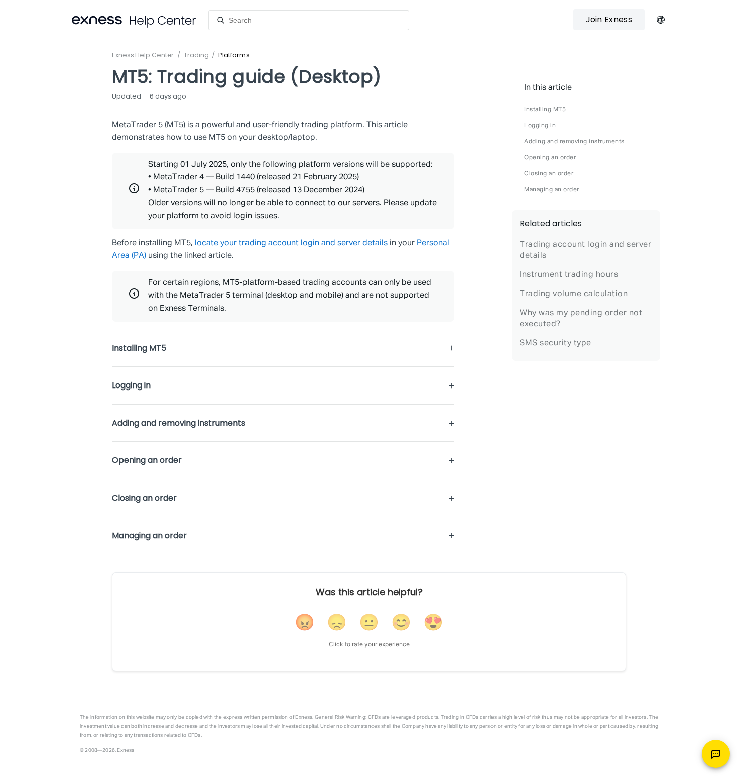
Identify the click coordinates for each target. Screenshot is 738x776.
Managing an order (551, 190)
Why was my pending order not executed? (581, 318)
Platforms (233, 55)
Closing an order (548, 174)
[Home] (134, 20)
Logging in (540, 126)
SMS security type (555, 343)
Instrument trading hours (569, 275)
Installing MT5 (545, 110)
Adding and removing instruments (574, 142)
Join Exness (609, 19)
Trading (196, 55)
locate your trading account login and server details (291, 243)
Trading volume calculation (574, 294)
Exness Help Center (143, 55)
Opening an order (550, 158)
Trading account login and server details (585, 250)
